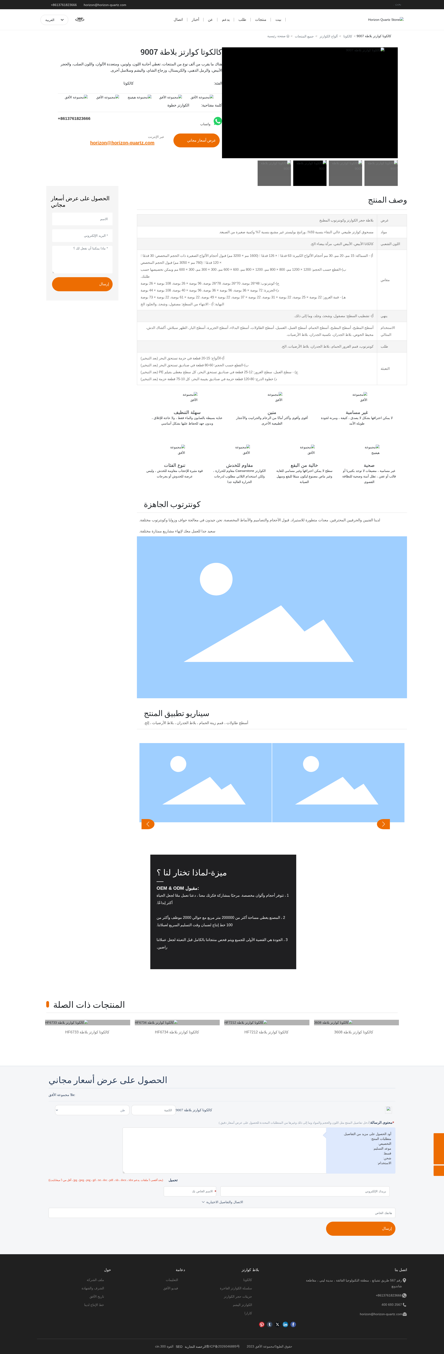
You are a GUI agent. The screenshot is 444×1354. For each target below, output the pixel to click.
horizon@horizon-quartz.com (105, 5)
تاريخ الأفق (96, 1296)
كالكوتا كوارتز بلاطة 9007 (194, 1110)
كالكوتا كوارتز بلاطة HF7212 (266, 1032)
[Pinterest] (262, 1324)
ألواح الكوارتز (329, 36)
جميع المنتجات (304, 36)
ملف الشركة (95, 1280)
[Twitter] (277, 1324)
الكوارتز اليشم (242, 1305)
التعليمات (172, 1280)
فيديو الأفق (170, 1288)
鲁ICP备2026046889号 (223, 1346)
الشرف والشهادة (93, 1288)
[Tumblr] (269, 1324)
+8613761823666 (64, 5)
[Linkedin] (285, 1324)
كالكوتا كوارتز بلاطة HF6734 (177, 1032)
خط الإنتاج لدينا (94, 1305)
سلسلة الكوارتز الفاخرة (236, 1288)
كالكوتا (347, 36)
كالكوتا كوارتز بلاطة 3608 (353, 1032)
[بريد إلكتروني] (439, 1149)
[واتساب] (439, 1138)
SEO (179, 1346)
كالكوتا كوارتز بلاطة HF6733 (87, 1032)
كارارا (248, 1313)
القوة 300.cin (164, 1346)
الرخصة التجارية (195, 1346)
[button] (383, 824)
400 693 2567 (392, 1304)
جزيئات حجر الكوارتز (238, 1296)
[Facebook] (293, 1324)
